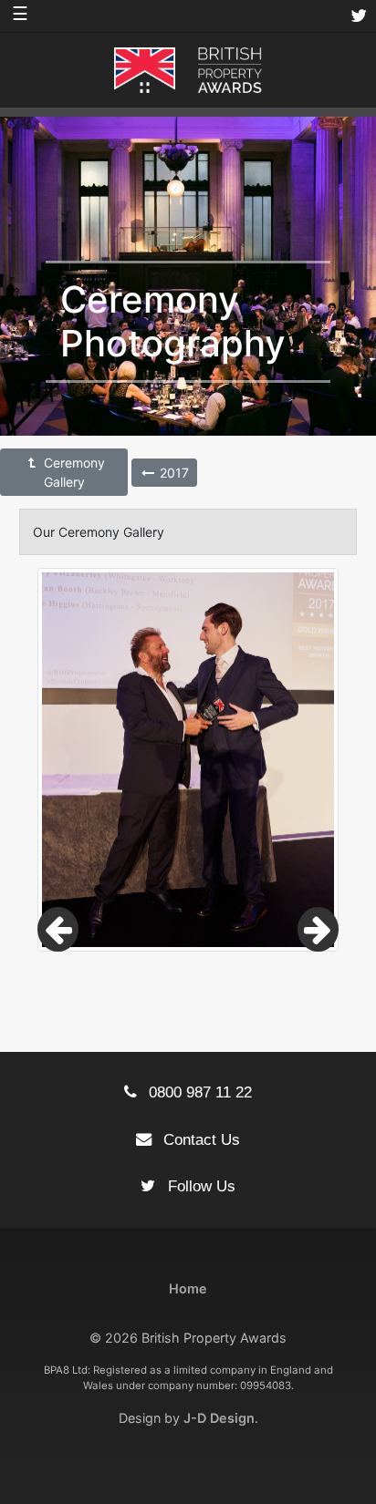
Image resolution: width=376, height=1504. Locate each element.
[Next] (318, 929)
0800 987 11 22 (198, 1092)
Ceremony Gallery (72, 472)
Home (188, 1288)
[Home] (188, 68)
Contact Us (199, 1139)
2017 (172, 472)
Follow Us (199, 1186)
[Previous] (57, 929)
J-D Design (219, 1418)
